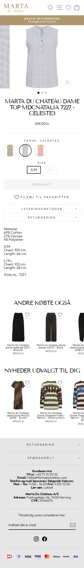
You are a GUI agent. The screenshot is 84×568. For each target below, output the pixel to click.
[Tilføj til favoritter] (27, 314)
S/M (34, 169)
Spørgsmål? (41, 458)
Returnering (42, 217)
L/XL (49, 169)
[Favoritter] (68, 8)
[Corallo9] (40, 150)
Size (42, 162)
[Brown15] (10, 150)
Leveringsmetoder (41, 209)
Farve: (42, 140)
